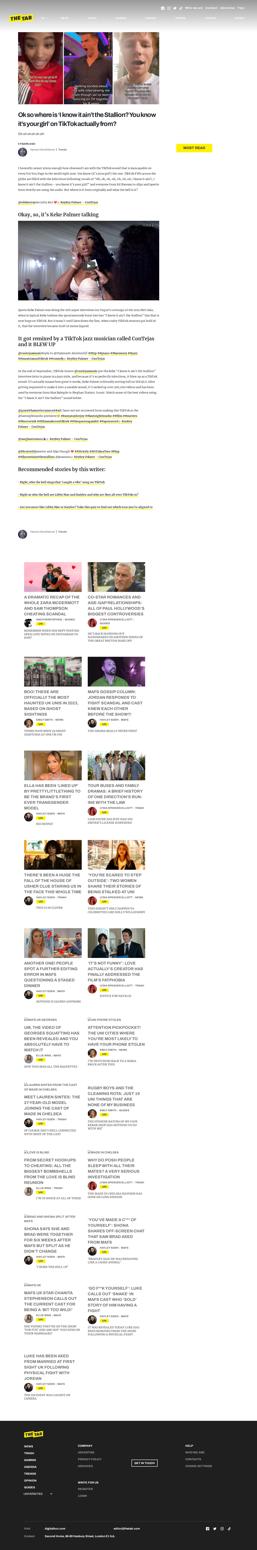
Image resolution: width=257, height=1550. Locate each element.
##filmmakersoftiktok (53, 421)
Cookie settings (198, 1466)
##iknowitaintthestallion (36, 457)
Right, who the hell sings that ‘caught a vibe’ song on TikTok (62, 482)
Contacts (193, 1459)
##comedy (56, 358)
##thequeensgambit (84, 421)
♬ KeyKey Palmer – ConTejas (77, 202)
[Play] (89, 260)
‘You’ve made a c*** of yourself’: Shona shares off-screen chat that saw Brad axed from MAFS (116, 1230)
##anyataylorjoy (73, 416)
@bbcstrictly (27, 451)
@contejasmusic (29, 353)
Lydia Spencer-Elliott (116, 619)
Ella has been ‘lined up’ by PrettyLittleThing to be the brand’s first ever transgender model (52, 796)
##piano (103, 353)
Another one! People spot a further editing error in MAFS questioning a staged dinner (51, 974)
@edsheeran (27, 202)
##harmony (118, 353)
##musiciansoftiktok (33, 358)
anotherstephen (49, 619)
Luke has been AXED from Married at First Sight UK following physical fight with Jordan (49, 1367)
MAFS (124, 719)
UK (41, 623)
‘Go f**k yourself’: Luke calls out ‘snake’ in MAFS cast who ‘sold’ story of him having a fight (115, 1299)
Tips (241, 7)
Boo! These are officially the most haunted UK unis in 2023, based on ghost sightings (51, 703)
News (65, 18)
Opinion (210, 18)
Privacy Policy (90, 1459)
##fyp (92, 353)
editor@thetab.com (127, 1528)
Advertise (227, 7)
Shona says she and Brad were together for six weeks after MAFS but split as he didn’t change (48, 1240)
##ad (57, 410)
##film (117, 416)
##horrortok (27, 421)
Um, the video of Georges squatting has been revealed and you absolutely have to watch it (52, 1038)
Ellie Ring (43, 1055)
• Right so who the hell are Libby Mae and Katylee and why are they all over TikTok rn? (78, 494)
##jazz (133, 353)
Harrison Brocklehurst (42, 149)
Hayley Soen (109, 719)
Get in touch (144, 1463)
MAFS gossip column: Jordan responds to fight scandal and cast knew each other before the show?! (115, 703)
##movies (130, 416)
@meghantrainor (30, 439)
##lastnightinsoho (98, 416)
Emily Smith (44, 719)
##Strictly (81, 451)
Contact (211, 7)
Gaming (121, 18)
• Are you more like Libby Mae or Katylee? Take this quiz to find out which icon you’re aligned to (85, 507)
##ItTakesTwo (99, 451)
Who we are (194, 7)
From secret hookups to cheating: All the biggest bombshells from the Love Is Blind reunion (50, 1171)
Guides (240, 18)
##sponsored (108, 421)
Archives (85, 1466)
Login (82, 1495)
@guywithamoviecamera (35, 410)
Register (85, 1489)
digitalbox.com (55, 1528)
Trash (92, 18)
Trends (180, 18)
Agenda (150, 18)
